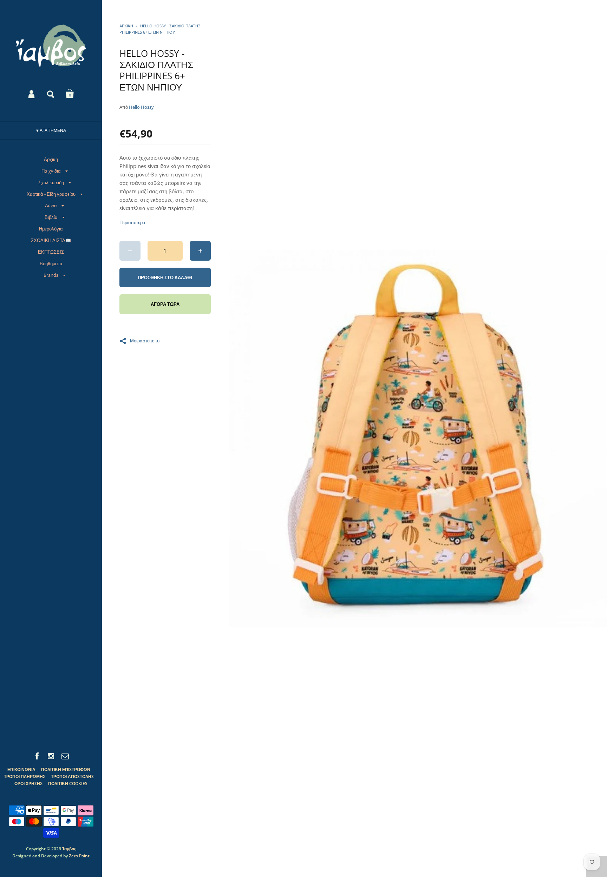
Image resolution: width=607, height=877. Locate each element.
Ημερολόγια (51, 229)
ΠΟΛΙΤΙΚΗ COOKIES (67, 783)
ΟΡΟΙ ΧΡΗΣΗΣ (28, 783)
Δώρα (51, 205)
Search (51, 93)
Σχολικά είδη (51, 182)
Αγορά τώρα (165, 304)
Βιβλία (51, 217)
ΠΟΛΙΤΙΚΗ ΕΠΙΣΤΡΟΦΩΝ (65, 769)
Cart (70, 93)
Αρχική (51, 159)
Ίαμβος (69, 849)
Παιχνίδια (51, 171)
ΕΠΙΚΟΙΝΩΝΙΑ (21, 769)
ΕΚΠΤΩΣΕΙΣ (51, 252)
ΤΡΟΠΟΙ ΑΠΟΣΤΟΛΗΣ (72, 776)
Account (32, 93)
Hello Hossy (141, 107)
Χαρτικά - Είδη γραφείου (51, 194)
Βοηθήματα (51, 263)
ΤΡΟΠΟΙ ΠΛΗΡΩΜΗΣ (24, 776)
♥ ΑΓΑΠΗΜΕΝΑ (51, 130)
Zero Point (79, 856)
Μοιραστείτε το (144, 340)
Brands (51, 275)
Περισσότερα (132, 222)
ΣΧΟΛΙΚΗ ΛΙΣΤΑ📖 (51, 240)
